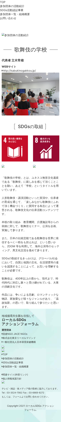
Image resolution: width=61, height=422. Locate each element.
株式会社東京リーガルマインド (19, 337)
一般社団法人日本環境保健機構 (19, 341)
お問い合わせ (8, 18)
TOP (2, 2)
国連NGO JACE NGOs (15, 333)
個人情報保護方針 (12, 378)
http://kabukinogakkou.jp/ (19, 70)
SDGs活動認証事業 (11, 10)
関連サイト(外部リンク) (15, 374)
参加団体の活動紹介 (12, 6)
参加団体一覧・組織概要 (15, 14)
